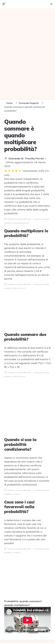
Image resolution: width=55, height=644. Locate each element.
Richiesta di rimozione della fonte (19, 219)
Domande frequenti (29, 103)
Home (9, 103)
